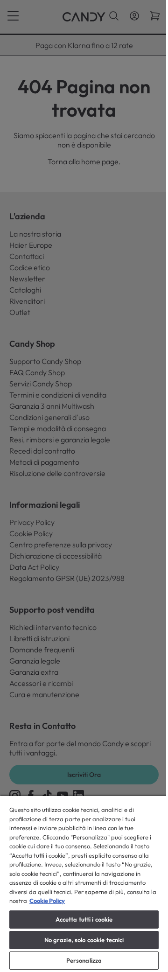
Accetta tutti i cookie (84, 919)
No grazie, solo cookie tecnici (84, 940)
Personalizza (84, 960)
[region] (84, 883)
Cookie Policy (47, 900)
